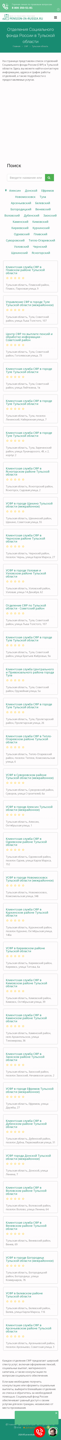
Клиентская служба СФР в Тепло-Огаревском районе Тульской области (29, 739)
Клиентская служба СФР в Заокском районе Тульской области (25, 1057)
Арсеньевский (21, 203)
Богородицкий (20, 209)
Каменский (20, 222)
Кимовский (40, 222)
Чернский (40, 246)
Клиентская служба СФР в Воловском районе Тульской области (26, 1191)
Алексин (15, 190)
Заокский (50, 215)
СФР (26, 46)
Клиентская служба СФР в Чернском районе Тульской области (25, 538)
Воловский (12, 215)
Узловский (21, 246)
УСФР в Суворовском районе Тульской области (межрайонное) (29, 776)
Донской (31, 190)
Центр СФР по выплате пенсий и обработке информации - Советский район (29, 337)
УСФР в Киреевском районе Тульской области (25, 949)
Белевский (42, 203)
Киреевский (19, 228)
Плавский (40, 234)
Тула (43, 197)
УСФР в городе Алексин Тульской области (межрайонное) (29, 808)
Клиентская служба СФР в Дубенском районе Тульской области (26, 1124)
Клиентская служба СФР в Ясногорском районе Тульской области (27, 471)
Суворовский (15, 240)
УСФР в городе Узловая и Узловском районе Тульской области (26, 573)
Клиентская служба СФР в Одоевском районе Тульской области (26, 842)
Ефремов (47, 190)
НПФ (18, 1427)
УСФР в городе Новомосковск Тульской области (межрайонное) (29, 879)
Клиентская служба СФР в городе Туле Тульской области (29, 370)
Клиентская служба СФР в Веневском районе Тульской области (26, 1226)
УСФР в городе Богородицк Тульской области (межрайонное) (29, 1259)
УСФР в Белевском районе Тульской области (24, 1294)
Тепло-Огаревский (42, 240)
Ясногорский (41, 253)
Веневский (43, 209)
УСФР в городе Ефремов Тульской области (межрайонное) (29, 1090)
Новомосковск (25, 197)
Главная (16, 46)
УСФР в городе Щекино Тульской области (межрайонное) (29, 505)
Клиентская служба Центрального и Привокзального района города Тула (30, 672)
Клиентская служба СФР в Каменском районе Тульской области (26, 1018)
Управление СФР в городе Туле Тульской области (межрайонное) (29, 303)
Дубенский (31, 215)
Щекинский (19, 253)
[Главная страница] (22, 17)
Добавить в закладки (36, 1427)
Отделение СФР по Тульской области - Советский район (26, 606)
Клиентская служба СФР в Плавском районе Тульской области (25, 270)
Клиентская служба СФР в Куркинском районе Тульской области (27, 912)
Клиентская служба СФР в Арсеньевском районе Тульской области (28, 1328)
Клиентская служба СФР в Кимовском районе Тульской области (26, 983)
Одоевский (22, 234)
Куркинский (41, 228)
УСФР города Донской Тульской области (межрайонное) (28, 1157)
